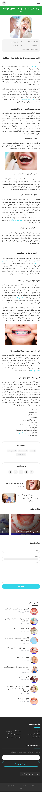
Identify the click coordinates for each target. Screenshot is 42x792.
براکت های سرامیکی (17, 220)
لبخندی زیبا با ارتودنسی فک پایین (17, 609)
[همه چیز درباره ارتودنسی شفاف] (34, 650)
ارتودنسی (33, 451)
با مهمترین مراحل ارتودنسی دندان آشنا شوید (17, 619)
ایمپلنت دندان (24, 676)
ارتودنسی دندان (35, 66)
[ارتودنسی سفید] (34, 701)
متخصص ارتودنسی (25, 433)
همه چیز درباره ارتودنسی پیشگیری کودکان (16, 668)
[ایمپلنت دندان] (34, 679)
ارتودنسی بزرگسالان (22, 657)
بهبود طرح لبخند (35, 370)
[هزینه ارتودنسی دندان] (34, 631)
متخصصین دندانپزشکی (14, 734)
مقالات (34, 46)
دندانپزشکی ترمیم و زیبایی (13, 731)
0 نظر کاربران (16, 46)
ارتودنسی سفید (23, 698)
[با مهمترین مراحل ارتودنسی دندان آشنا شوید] (34, 621)
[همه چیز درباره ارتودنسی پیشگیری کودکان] (34, 669)
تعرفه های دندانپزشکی (14, 737)
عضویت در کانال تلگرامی (28, 774)
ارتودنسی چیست (23, 451)
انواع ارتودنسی (15, 42)
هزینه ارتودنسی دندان (21, 628)
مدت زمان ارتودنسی (27, 99)
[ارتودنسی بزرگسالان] (34, 660)
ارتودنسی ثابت (20, 298)
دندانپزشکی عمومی (34, 734)
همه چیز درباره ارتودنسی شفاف (18, 647)
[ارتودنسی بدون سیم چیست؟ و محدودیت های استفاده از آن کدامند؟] (34, 689)
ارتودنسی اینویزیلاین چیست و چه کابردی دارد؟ (17, 639)
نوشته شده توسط (29, 49)
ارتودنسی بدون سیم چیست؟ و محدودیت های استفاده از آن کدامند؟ (18, 688)
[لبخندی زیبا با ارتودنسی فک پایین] (34, 611)
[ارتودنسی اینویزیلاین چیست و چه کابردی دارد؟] (34, 640)
